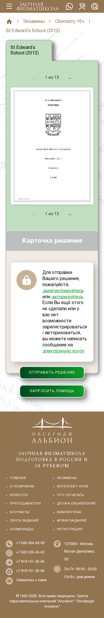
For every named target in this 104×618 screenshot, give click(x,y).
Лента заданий (24, 520)
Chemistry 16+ (70, 21)
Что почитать (70, 495)
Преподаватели (25, 503)
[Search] (94, 6)
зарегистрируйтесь (62, 291)
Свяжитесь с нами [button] (31, 580)
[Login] (82, 6)
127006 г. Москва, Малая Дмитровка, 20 (79, 551)
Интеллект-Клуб (73, 486)
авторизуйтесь (67, 297)
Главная (9, 21)
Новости (19, 495)
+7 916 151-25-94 (30, 562)
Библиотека (69, 512)
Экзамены (34, 21)
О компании (22, 486)
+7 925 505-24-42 (69, 6)
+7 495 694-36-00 (30, 543)
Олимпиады (22, 529)
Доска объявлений (76, 503)
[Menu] (9, 6)
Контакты (19, 512)
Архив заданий (71, 520)
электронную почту (63, 351)
